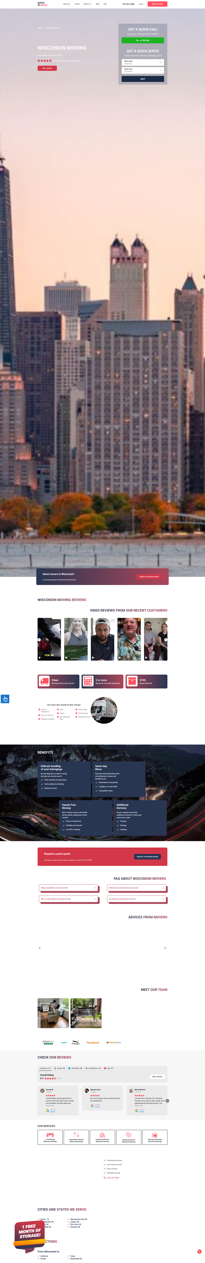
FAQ (105, 4)
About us (87, 4)
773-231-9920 (128, 4)
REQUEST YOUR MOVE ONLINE (147, 857)
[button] (157, 1013)
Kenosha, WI (75, 1227)
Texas (72, 1256)
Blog (97, 4)
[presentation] (39, 639)
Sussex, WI (44, 1219)
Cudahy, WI (74, 1222)
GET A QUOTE (47, 68)
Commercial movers (114, 1160)
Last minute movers (114, 1165)
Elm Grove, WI (75, 1224)
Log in (141, 4)
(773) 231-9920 (113, 1178)
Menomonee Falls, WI (78, 1219)
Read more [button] (50, 1106)
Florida (43, 1259)
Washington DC (76, 1259)
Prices (77, 4)
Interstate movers (113, 1173)
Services (66, 4)
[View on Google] (42, 1091)
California (44, 1256)
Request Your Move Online (149, 577)
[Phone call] (199, 1251)
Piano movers (112, 1169)
